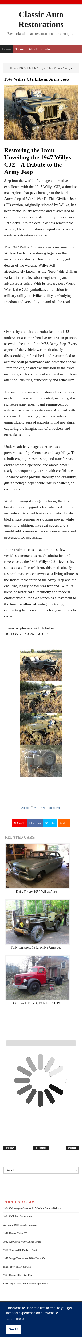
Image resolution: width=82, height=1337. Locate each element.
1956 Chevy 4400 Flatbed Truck (20, 1250)
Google (21, 823)
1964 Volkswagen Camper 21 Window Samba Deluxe (32, 1208)
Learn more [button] (15, 1318)
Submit (20, 49)
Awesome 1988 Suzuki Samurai (20, 1224)
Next (72, 1148)
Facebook (35, 823)
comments (55, 807)
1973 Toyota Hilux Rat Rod (18, 1275)
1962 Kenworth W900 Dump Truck (22, 1241)
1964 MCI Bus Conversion (17, 1216)
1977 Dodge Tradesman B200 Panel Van (24, 1258)
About (33, 49)
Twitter (51, 823)
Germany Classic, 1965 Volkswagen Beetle (25, 1283)
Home (6, 49)
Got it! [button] (13, 1329)
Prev (10, 1148)
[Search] (77, 1172)
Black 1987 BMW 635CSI (17, 1266)
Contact (47, 49)
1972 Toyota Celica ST (15, 1233)
